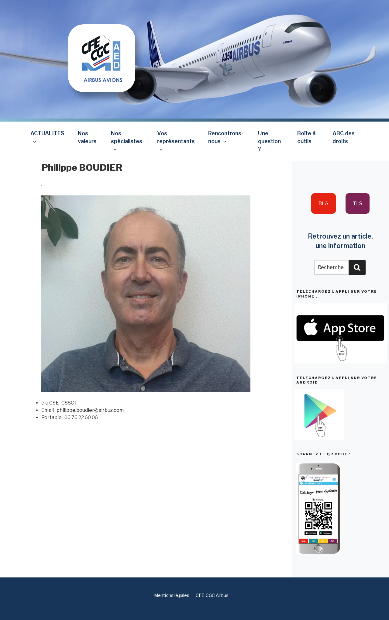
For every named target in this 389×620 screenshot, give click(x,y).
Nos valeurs (87, 137)
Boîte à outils (306, 137)
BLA (323, 203)
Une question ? (269, 141)
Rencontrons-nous (225, 137)
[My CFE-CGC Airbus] (101, 46)
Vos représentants (176, 137)
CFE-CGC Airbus (212, 595)
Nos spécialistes (126, 137)
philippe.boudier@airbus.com (90, 410)
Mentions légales (171, 595)
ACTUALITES (47, 133)
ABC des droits (343, 137)
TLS (357, 203)
